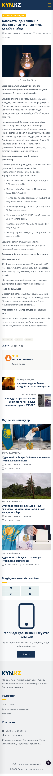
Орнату (26, 654)
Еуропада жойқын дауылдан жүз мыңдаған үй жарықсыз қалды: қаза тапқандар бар (23, 509)
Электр (28, 339)
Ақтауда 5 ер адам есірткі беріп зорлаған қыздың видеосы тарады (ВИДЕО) (20, 401)
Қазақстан (7, 339)
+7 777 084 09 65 (13, 735)
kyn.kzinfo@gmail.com (15, 731)
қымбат (18, 339)
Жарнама (6, 713)
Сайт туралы (8, 704)
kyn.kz (15, 565)
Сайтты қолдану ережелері (15, 709)
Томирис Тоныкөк (21, 33)
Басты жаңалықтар (13, 16)
